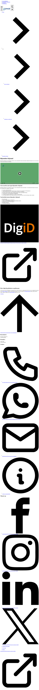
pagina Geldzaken (5, 291)
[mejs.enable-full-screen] (37, 183)
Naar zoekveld (4, 3)
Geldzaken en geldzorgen (8, 119)
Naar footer (4, 2)
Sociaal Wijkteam (12, 292)
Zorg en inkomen (6, 84)
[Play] (19, 173)
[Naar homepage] (7, 10)
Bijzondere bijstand (5, 156)
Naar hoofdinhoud (5, 1)
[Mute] (35, 183)
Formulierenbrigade (27, 291)
